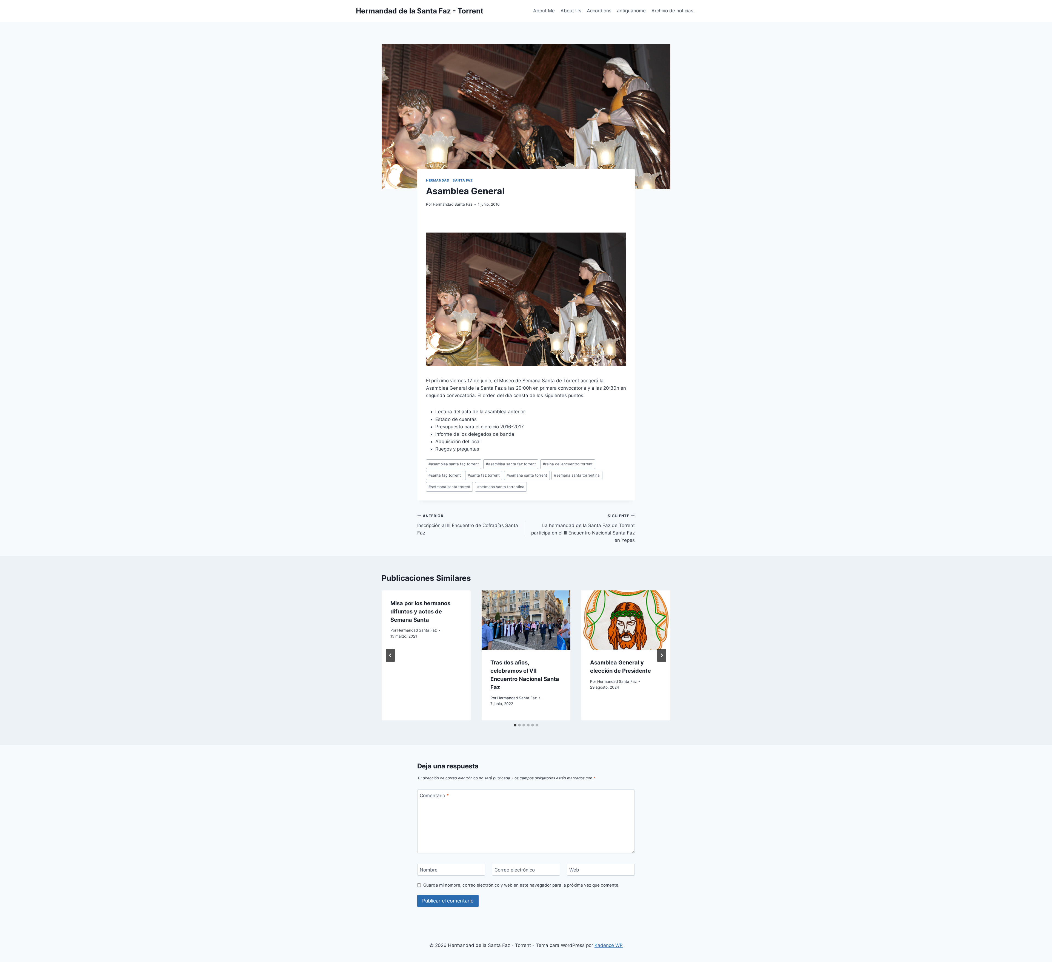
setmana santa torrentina (500, 487)
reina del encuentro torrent (568, 464)
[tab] (515, 725)
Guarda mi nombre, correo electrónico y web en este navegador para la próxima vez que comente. (521, 885)
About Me (544, 10)
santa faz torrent (484, 475)
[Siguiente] (661, 655)
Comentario (434, 795)
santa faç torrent (444, 475)
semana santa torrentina (577, 475)
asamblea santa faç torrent (453, 464)
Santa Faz (463, 180)
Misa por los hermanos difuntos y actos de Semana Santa (420, 611)
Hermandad (437, 180)
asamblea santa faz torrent (511, 464)
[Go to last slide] (390, 655)
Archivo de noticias (672, 10)
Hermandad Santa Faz (452, 204)
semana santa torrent (527, 475)
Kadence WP (608, 945)
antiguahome (631, 10)
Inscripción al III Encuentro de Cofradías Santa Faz (467, 525)
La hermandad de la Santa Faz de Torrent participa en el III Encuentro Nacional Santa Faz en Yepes (583, 528)
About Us (571, 10)
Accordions (599, 10)
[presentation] (526, 620)
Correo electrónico (514, 870)
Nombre (429, 870)
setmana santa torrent (449, 487)
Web (574, 870)
